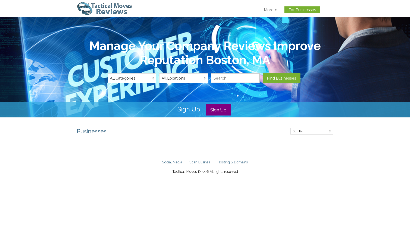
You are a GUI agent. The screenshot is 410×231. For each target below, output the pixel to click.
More (269, 9)
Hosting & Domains (275, 38)
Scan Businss (199, 162)
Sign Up (218, 110)
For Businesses (302, 9)
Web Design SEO (281, 24)
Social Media (172, 162)
